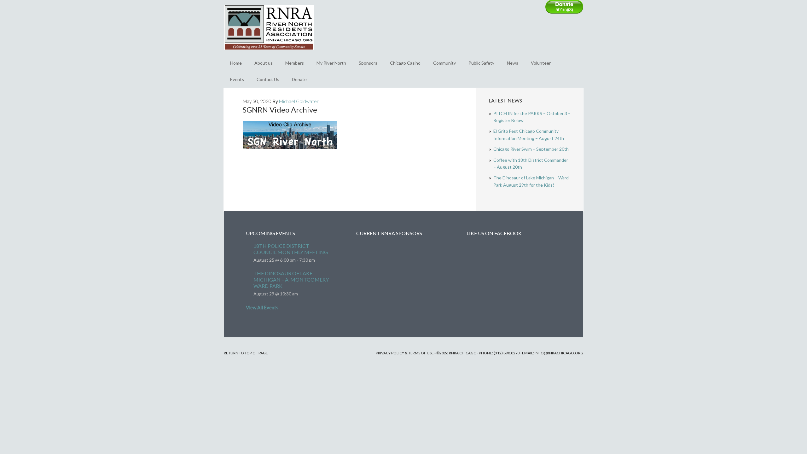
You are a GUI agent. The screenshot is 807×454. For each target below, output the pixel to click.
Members (294, 63)
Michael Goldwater (299, 101)
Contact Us (268, 79)
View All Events (262, 307)
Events (237, 79)
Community (444, 63)
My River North (331, 63)
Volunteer (541, 63)
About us (263, 63)
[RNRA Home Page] (269, 53)
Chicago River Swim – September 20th (531, 149)
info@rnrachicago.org (559, 353)
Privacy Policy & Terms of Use (405, 353)
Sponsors (368, 63)
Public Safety (481, 63)
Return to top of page (246, 353)
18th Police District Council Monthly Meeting (290, 249)
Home (236, 63)
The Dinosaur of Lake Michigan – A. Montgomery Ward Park (291, 279)
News (512, 63)
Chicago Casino (405, 63)
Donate (299, 79)
